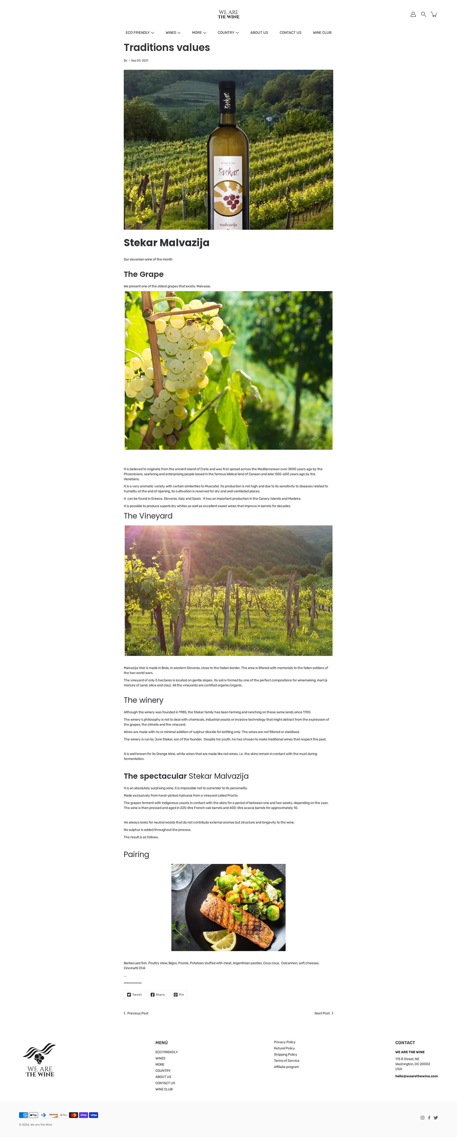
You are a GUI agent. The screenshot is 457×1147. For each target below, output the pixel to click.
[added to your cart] (434, 14)
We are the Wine (41, 1124)
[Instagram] (422, 1118)
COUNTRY (226, 32)
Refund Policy (284, 1048)
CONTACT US (290, 32)
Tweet (137, 994)
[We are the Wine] (228, 14)
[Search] (423, 14)
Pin (181, 994)
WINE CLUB (322, 32)
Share (160, 994)
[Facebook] (429, 1118)
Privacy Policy (285, 1042)
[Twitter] (436, 1118)
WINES (171, 32)
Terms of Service (286, 1061)
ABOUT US (259, 32)
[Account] (413, 14)
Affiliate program (286, 1067)
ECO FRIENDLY (138, 32)
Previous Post (137, 1013)
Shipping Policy (285, 1054)
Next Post (322, 1013)
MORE (197, 32)
